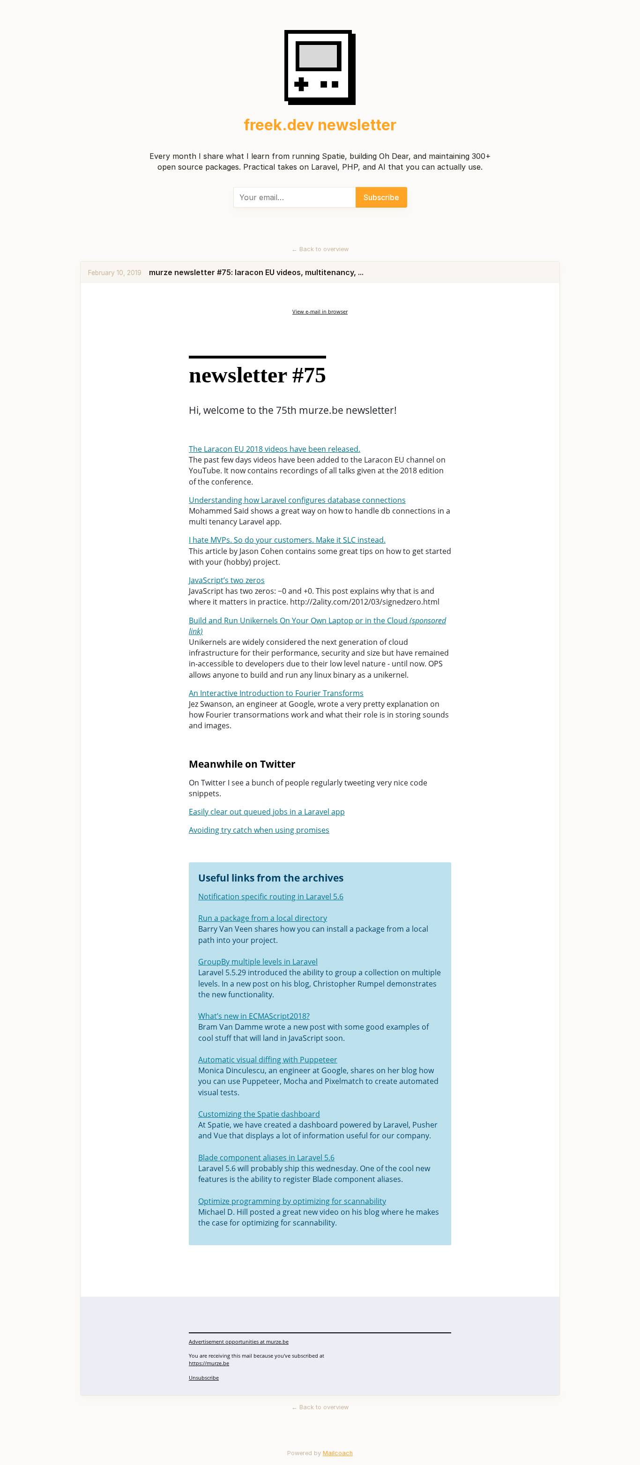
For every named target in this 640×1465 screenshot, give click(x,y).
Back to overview (320, 249)
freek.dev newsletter (320, 125)
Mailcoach (338, 1453)
